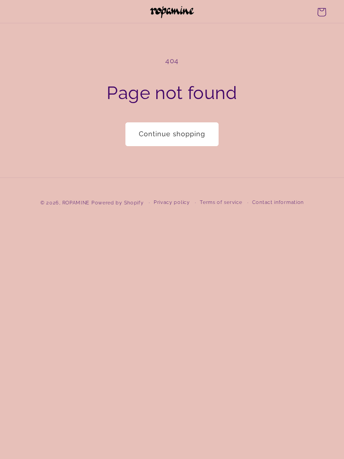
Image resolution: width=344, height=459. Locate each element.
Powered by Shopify (117, 203)
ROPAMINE (76, 203)
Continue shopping (172, 134)
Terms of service (221, 202)
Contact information (278, 202)
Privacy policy (172, 202)
